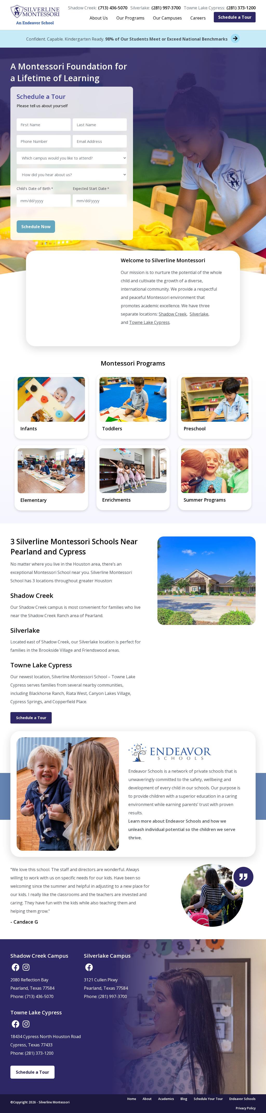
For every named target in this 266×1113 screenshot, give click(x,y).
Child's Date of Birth (35, 188)
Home (131, 1099)
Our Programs (130, 18)
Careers (198, 18)
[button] (15, 967)
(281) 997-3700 (166, 8)
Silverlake (199, 314)
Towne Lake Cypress (149, 322)
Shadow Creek (173, 314)
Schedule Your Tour (208, 1099)
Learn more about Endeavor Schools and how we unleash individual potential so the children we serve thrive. (181, 829)
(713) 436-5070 (112, 8)
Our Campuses (167, 18)
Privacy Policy (246, 1108)
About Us (99, 18)
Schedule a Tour (234, 17)
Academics (166, 1099)
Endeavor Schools (242, 1099)
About (147, 1099)
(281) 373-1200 (241, 8)
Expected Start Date (91, 188)
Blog (184, 1099)
